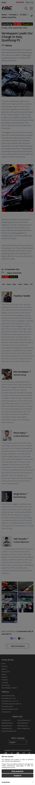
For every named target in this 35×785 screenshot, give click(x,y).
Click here (19, 766)
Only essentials (17, 771)
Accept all (17, 775)
